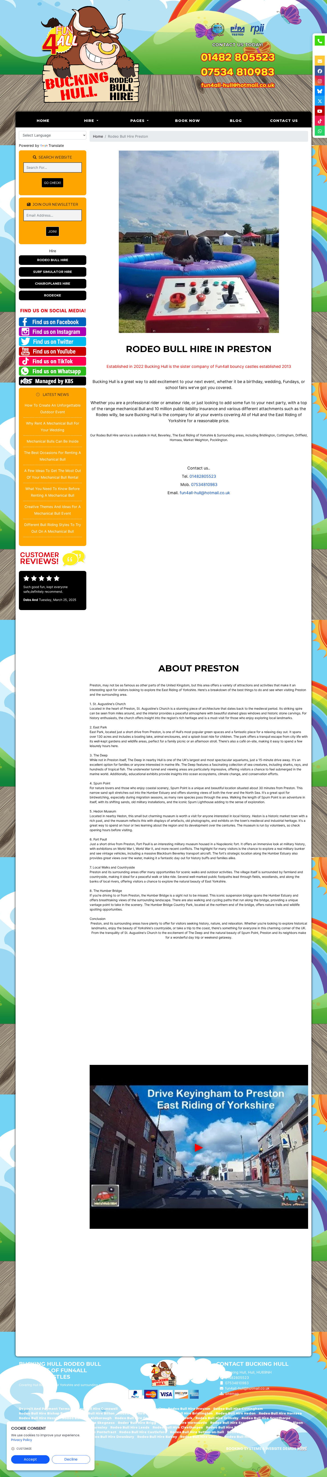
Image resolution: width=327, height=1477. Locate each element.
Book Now (187, 121)
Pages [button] (138, 121)
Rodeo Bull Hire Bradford (228, 1427)
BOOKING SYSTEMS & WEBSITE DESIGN (261, 1448)
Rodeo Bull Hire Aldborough (87, 1418)
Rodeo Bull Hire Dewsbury (111, 1437)
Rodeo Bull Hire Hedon (236, 1413)
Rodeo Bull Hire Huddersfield (250, 1437)
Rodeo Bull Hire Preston (189, 1409)
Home (52, 120)
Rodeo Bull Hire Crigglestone (253, 1432)
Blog (236, 121)
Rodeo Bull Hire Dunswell (95, 1409)
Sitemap (232, 1393)
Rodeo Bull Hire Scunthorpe (266, 1418)
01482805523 (203, 476)
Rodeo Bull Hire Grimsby (217, 1418)
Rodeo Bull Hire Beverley (143, 1409)
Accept (30, 1459)
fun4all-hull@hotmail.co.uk (205, 492)
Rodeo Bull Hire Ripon (284, 1423)
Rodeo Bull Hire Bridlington (188, 1413)
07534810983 (204, 484)
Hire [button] (89, 121)
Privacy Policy (21, 1440)
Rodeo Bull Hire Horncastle (183, 1423)
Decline (70, 1459)
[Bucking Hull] (89, 56)
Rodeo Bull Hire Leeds (129, 1427)
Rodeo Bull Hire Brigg (137, 1423)
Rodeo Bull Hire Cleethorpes (178, 1427)
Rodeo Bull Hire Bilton (95, 1413)
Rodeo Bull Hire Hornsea (280, 1413)
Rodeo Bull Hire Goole (134, 1418)
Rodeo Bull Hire (52, 260)
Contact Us (284, 121)
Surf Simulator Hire (52, 272)
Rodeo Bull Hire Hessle (39, 1418)
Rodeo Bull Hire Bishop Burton (46, 1413)
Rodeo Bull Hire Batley (157, 1437)
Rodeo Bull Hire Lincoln (200, 1437)
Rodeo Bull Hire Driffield (139, 1413)
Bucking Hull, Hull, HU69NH (248, 1372)
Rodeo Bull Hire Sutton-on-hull (197, 1432)
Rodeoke (52, 295)
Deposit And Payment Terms (44, 1409)
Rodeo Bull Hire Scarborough (236, 1423)
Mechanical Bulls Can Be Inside (53, 441)
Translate (56, 145)
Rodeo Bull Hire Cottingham (238, 1409)
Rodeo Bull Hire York (174, 1418)
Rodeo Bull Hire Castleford (143, 1432)
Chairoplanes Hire (52, 284)
